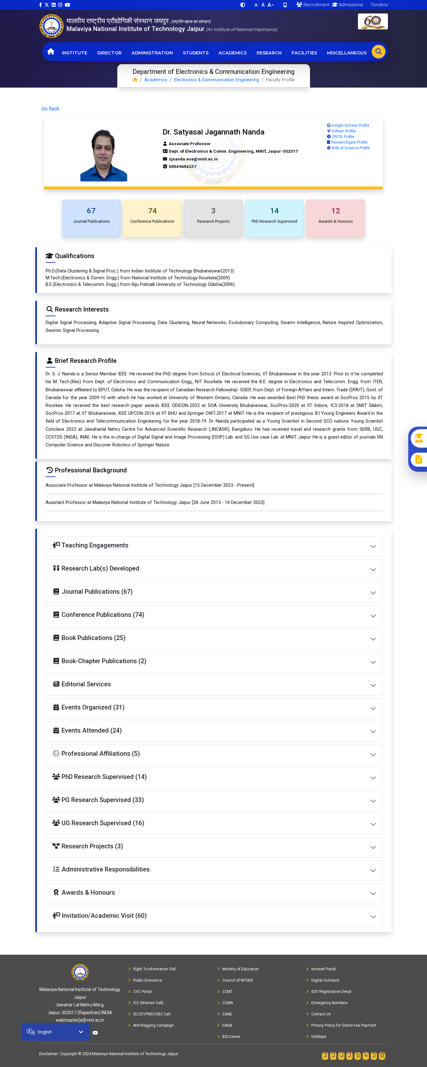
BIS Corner (231, 1036)
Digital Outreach (325, 980)
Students (195, 53)
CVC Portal (142, 991)
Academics (233, 53)
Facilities (304, 53)
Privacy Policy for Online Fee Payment (343, 1025)
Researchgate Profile (349, 142)
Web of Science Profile (350, 148)
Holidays (318, 1036)
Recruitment (315, 5)
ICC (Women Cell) (148, 1003)
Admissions (350, 5)
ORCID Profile (342, 137)
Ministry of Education (240, 969)
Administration (152, 53)
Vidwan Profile (343, 131)
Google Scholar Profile (349, 125)
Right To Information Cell (154, 969)
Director (109, 53)
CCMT (227, 991)
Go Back (50, 109)
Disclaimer (48, 1053)
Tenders (378, 5)
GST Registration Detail (331, 991)
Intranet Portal (323, 969)
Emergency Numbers (329, 1003)
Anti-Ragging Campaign (153, 1025)
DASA (227, 1025)
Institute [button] (74, 53)
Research (269, 53)
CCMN (227, 1003)
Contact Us (321, 1014)
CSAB (227, 1014)
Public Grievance (147, 980)
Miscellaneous (347, 53)
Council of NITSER (237, 980)
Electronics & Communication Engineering (216, 80)
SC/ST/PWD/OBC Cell (151, 1014)
